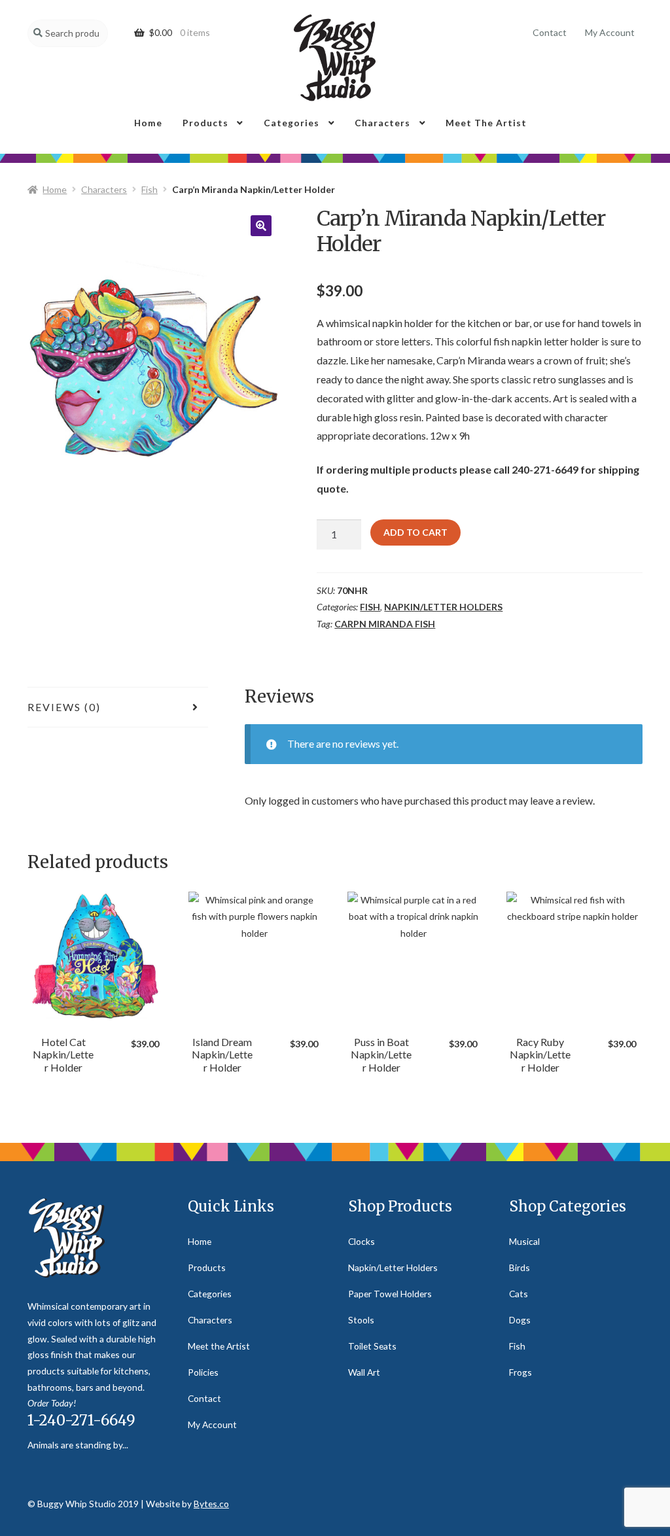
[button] (261, 225)
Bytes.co (211, 1503)
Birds (519, 1267)
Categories (291, 122)
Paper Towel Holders (390, 1293)
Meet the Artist (486, 122)
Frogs (520, 1372)
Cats (518, 1293)
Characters (382, 122)
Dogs (520, 1319)
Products (205, 122)
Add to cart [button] (95, 965)
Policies (203, 1372)
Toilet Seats (372, 1346)
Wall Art (364, 1372)
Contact (550, 32)
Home (148, 122)
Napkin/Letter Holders (443, 606)
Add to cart (415, 532)
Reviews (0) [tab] (64, 707)
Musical (524, 1241)
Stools (361, 1319)
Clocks (361, 1241)
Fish (149, 189)
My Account (610, 32)
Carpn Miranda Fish (384, 623)
